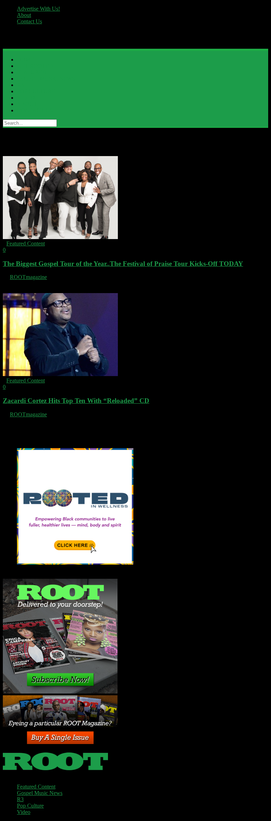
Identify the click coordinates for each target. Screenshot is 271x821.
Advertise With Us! (38, 9)
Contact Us (29, 21)
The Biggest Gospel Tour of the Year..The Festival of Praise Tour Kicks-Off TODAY (123, 263)
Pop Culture (30, 806)
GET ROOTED (35, 66)
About (24, 15)
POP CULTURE (36, 91)
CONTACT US (35, 110)
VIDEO (26, 98)
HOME (25, 59)
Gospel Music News (39, 793)
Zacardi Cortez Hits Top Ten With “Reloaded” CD (76, 400)
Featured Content (25, 243)
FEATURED (32, 72)
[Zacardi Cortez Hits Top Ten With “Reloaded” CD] (60, 374)
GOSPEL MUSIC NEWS (46, 79)
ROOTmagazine (28, 277)
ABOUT (27, 104)
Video (23, 812)
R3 (20, 85)
